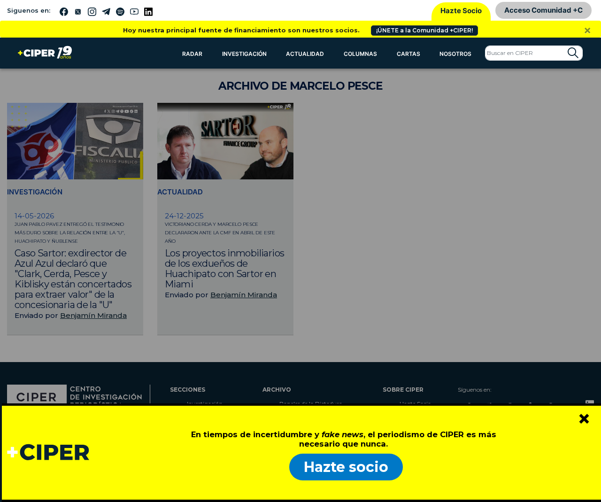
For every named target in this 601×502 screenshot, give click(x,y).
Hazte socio (346, 467)
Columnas (360, 53)
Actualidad (305, 53)
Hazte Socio (461, 10)
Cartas (408, 53)
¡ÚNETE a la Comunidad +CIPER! (424, 30)
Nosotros (455, 53)
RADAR (192, 53)
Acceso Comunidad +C (543, 10)
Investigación (244, 53)
